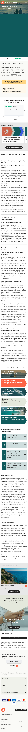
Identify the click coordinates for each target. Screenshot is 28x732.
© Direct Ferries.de (4, 719)
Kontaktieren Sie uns (5, 724)
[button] (14, 437)
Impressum (3, 728)
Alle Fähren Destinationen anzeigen (12, 91)
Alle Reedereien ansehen (9, 89)
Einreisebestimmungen (7, 226)
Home (2, 63)
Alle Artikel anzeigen (14, 591)
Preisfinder (13, 74)
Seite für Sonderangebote (19, 173)
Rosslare (21, 63)
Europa (8, 63)
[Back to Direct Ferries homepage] (9, 2)
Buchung (11, 285)
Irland (14, 63)
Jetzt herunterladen (14, 627)
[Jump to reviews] (14, 59)
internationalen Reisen (20, 230)
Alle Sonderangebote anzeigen (14, 147)
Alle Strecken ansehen (8, 88)
